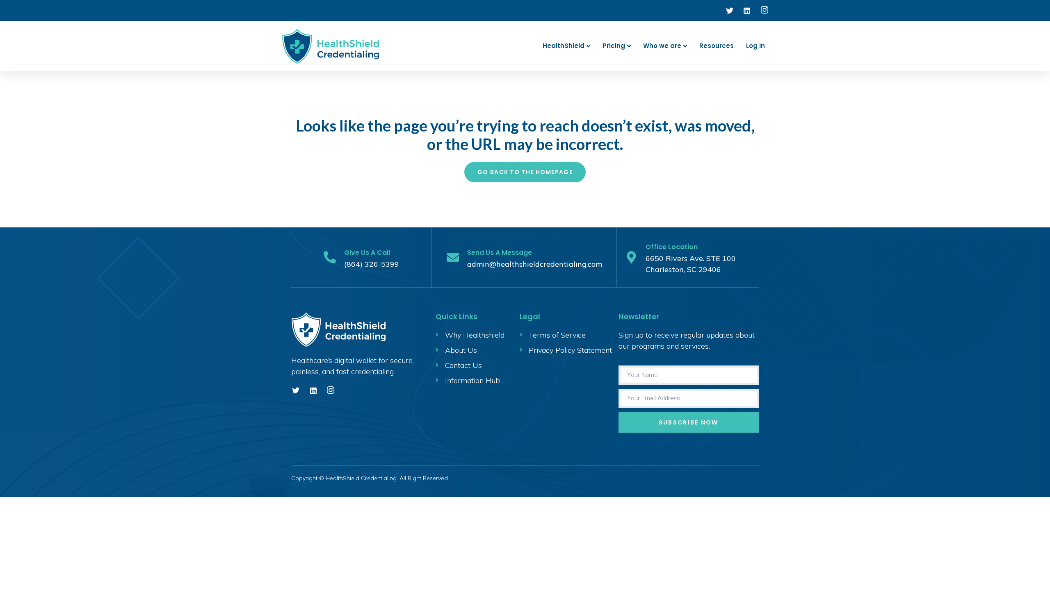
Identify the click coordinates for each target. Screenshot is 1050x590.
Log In (755, 45)
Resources (716, 45)
